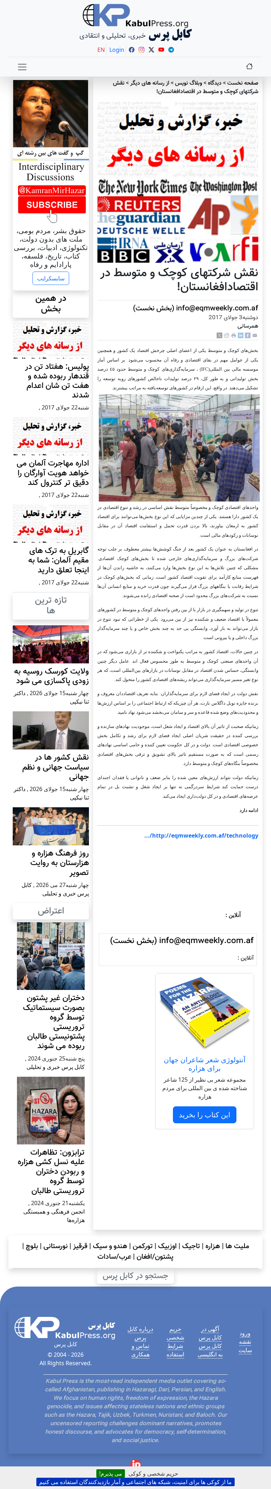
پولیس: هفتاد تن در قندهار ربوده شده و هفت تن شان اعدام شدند (57, 381)
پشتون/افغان (155, 1257)
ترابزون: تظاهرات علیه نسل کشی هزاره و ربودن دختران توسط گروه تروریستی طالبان (51, 1172)
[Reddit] (226, 335)
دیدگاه (215, 83)
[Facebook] (248, 335)
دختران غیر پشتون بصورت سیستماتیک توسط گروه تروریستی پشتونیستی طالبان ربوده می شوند (54, 1022)
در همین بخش (50, 304)
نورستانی (55, 1246)
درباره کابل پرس (140, 1333)
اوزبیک (167, 1246)
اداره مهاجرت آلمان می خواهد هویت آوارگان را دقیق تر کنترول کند (53, 473)
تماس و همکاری (140, 1350)
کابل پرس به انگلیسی (210, 1350)
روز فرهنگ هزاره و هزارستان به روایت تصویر (59, 863)
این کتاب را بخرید (204, 1114)
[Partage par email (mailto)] (255, 335)
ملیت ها (237, 1246)
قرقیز (80, 1246)
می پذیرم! (110, 1473)
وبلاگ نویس (188, 83)
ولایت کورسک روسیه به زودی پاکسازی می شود (51, 676)
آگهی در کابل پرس (210, 1333)
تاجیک (191, 1246)
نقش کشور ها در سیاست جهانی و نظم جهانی (55, 767)
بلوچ (32, 1246)
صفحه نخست (242, 83)
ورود (245, 1333)
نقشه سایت (245, 1346)
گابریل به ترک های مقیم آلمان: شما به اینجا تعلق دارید (58, 560)
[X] (219, 335)
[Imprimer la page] (233, 335)
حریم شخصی (175, 1333)
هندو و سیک (110, 1246)
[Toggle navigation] (22, 67)
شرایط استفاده (175, 1350)
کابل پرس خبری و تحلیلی (55, 1067)
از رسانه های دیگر (149, 83)
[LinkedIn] (240, 335)
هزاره (212, 1246)
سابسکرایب (51, 278)
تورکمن (143, 1246)
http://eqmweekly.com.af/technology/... (201, 835)
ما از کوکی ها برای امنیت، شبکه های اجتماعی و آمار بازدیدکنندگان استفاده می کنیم (135, 1482)
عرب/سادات (114, 1257)
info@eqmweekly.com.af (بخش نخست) (195, 308)
